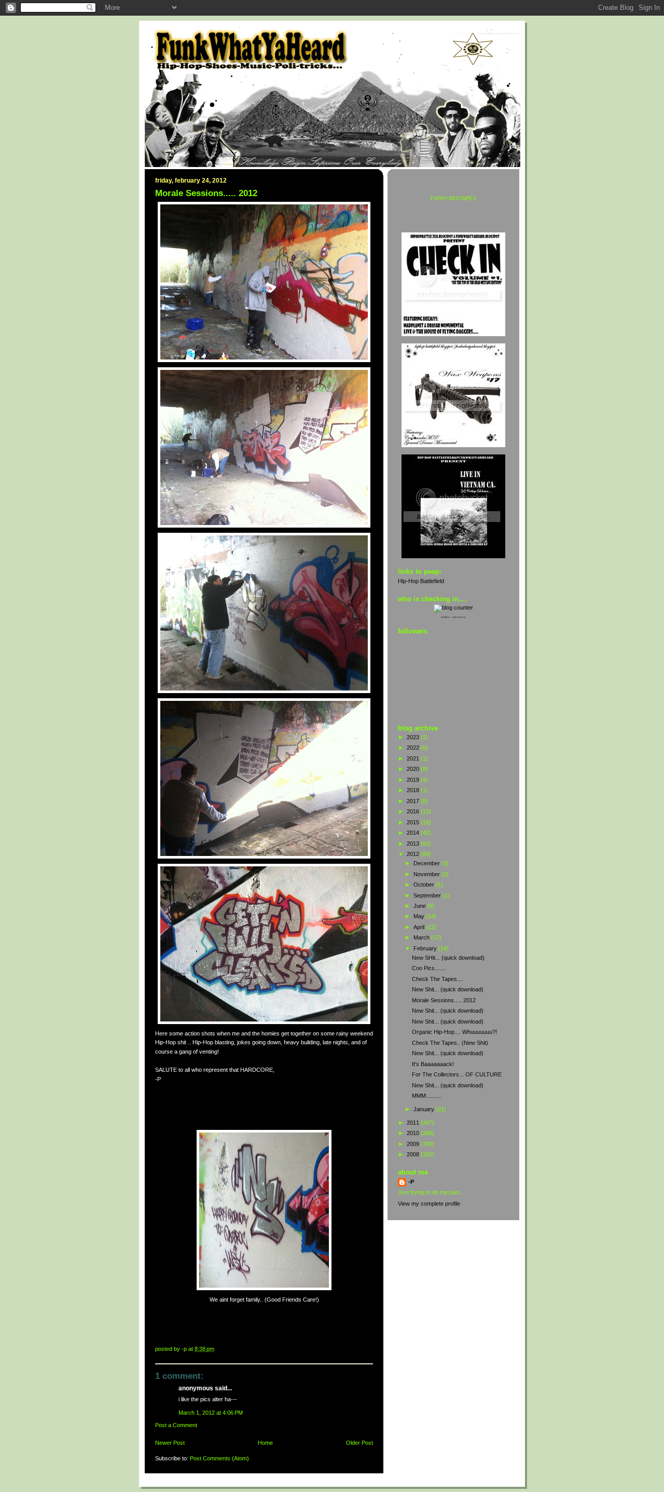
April (419, 927)
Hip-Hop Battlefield (421, 581)
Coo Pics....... (429, 968)
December (427, 863)
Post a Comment (176, 1425)
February (425, 948)
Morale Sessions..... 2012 (444, 1000)
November (427, 874)
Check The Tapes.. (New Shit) (450, 1043)
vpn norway (459, 617)
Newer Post (170, 1443)
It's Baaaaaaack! (433, 1064)
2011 (414, 1123)
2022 (414, 747)
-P (411, 1182)
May (419, 916)
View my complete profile (429, 1203)
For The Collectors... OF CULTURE (457, 1074)
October (424, 884)
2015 (414, 822)
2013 (414, 843)
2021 (414, 758)
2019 (414, 780)
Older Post (359, 1443)
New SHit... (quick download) (448, 958)
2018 (414, 790)
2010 (414, 1133)
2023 (414, 737)
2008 (414, 1154)
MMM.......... (426, 1096)
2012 (414, 854)
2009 (414, 1144)
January (424, 1109)
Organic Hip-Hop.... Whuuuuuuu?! (454, 1032)
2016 (414, 811)
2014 (414, 833)
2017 (414, 801)
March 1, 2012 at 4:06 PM (210, 1413)
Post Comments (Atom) (219, 1458)
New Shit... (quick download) (447, 989)
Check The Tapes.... (437, 979)
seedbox (445, 617)
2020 (414, 769)
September (427, 895)
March (422, 937)
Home (265, 1443)
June (420, 906)
